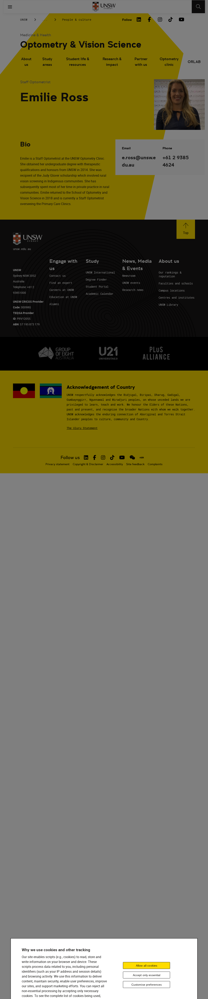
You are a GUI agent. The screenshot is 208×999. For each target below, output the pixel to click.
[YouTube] (181, 19)
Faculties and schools (176, 283)
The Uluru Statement (82, 428)
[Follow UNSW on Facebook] (94, 457)
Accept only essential (146, 975)
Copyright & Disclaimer (88, 464)
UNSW (23, 19)
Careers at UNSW (61, 290)
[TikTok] (170, 19)
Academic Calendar (99, 294)
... (45, 19)
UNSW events (131, 283)
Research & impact (112, 62)
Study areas (47, 62)
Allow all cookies (146, 965)
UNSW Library (168, 305)
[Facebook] (149, 19)
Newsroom (128, 276)
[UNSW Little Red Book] (141, 458)
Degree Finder (96, 279)
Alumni (54, 304)
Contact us (57, 276)
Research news (132, 290)
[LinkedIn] (138, 19)
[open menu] (9, 6)
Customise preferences (146, 984)
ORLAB (194, 62)
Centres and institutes (176, 297)
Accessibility (114, 464)
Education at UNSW (63, 297)
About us (26, 62)
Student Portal (97, 286)
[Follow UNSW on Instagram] (103, 457)
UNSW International (100, 272)
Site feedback (135, 464)
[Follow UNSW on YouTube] (122, 457)
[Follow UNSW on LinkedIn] (86, 457)
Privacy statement (57, 464)
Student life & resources (77, 62)
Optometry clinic (169, 62)
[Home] (104, 7)
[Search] (198, 6)
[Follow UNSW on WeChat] (132, 457)
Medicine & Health (35, 35)
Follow (127, 20)
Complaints (155, 464)
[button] (186, 229)
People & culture (76, 19)
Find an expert (60, 283)
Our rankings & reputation (170, 274)
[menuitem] (26, 62)
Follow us (70, 457)
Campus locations (172, 290)
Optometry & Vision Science (80, 44)
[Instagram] (160, 19)
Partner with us (140, 62)
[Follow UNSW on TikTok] (112, 457)
